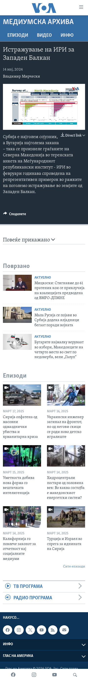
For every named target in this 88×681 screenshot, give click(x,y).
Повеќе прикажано (27, 240)
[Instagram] (34, 675)
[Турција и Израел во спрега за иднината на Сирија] (66, 517)
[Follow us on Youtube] (41, 630)
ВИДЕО (44, 35)
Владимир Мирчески (21, 77)
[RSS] (52, 630)
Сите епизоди (74, 566)
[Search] (75, 675)
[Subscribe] (64, 630)
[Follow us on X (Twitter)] (30, 630)
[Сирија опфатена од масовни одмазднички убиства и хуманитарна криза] (22, 395)
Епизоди (17, 35)
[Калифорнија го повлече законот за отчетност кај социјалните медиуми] (22, 517)
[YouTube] (54, 675)
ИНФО (67, 35)
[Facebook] (13, 675)
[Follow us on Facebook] (7, 630)
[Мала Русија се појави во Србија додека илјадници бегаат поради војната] (17, 315)
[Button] (14, 215)
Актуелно (42, 278)
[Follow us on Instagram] (18, 630)
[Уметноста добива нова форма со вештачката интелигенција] (22, 456)
